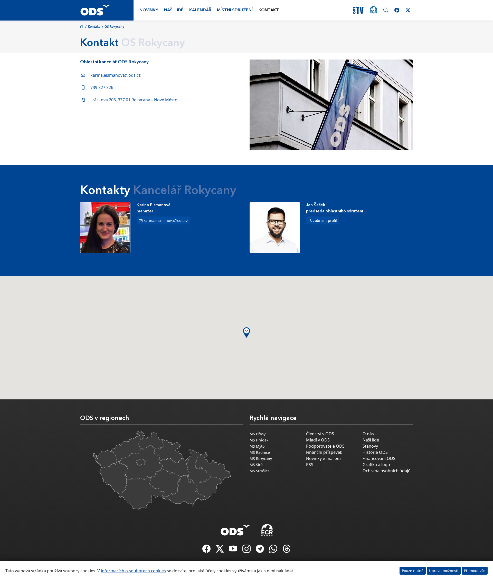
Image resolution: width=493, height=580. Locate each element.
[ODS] (235, 529)
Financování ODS (379, 458)
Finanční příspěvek (324, 452)
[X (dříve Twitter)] (220, 550)
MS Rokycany (261, 458)
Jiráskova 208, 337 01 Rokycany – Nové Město (133, 100)
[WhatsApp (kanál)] (273, 550)
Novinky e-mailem (323, 458)
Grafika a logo (376, 464)
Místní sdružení (235, 10)
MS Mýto (257, 446)
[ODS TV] (233, 550)
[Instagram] (247, 550)
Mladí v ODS (318, 440)
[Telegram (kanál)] (260, 550)
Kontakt (269, 10)
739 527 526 (101, 87)
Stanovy (370, 446)
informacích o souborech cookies (133, 571)
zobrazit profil (325, 220)
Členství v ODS (320, 434)
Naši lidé (174, 10)
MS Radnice (260, 452)
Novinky (148, 10)
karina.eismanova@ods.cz (115, 75)
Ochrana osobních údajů (387, 471)
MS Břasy (258, 433)
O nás (368, 434)
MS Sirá (256, 464)
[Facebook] (207, 550)
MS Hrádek (259, 440)
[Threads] (286, 550)
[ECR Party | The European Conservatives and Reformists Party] (373, 10)
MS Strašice (260, 470)
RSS (309, 464)
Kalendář (200, 10)
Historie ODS (375, 452)
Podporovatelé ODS (325, 446)
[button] (246, 332)
